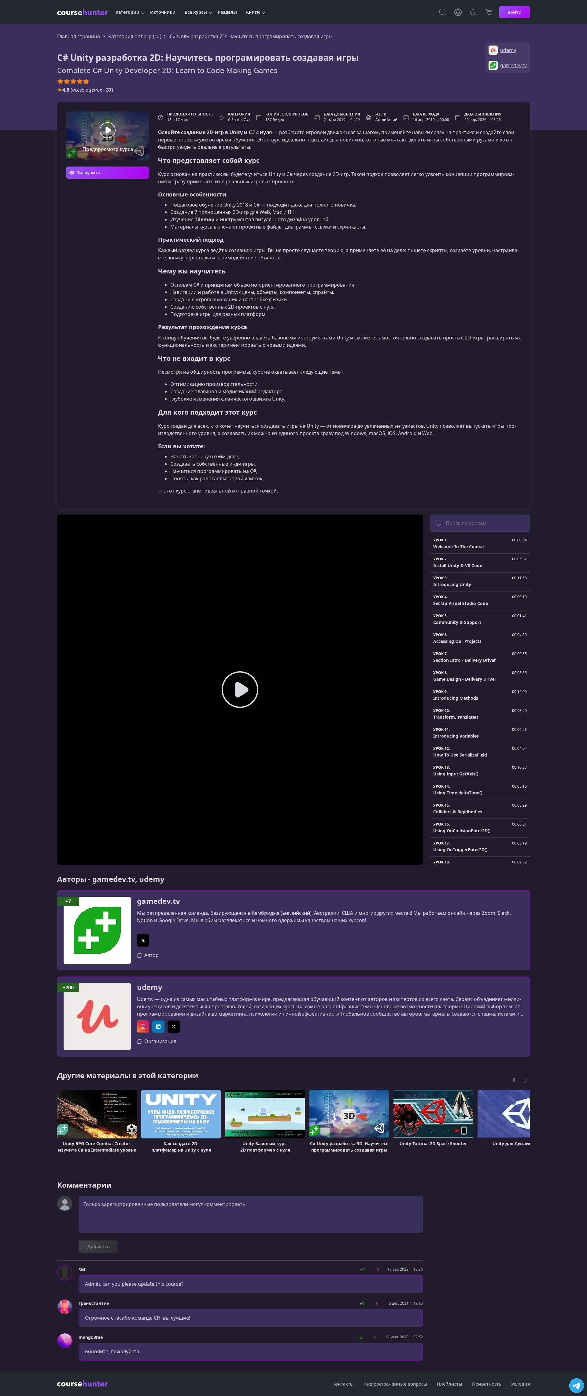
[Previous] (514, 1080)
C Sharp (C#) (239, 119)
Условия (520, 1384)
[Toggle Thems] (473, 12)
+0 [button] (362, 1269)
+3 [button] (360, 1337)
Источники (162, 12)
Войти (515, 12)
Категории (127, 12)
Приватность (486, 1384)
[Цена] (488, 12)
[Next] (525, 1080)
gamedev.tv (158, 901)
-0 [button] (377, 1269)
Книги (253, 12)
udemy (149, 987)
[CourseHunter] (82, 12)
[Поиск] (443, 12)
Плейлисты (449, 1384)
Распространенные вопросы (395, 1384)
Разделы (227, 12)
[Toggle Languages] (458, 12)
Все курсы (196, 12)
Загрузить (88, 172)
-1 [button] (375, 1337)
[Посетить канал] (576, 1385)
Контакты (343, 1384)
